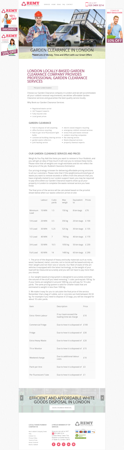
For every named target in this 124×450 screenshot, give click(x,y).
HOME (53, 4)
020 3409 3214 (59, 433)
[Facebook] (53, 444)
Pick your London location (43, 88)
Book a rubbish (33, 444)
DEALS (59, 4)
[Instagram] (63, 444)
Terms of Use (33, 440)
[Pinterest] (73, 444)
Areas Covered (33, 442)
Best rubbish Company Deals (38, 431)
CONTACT (69, 4)
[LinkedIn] (68, 444)
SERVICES (47, 4)
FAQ (30, 434)
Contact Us (32, 436)
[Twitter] (58, 444)
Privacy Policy (33, 438)
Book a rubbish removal (62, 408)
